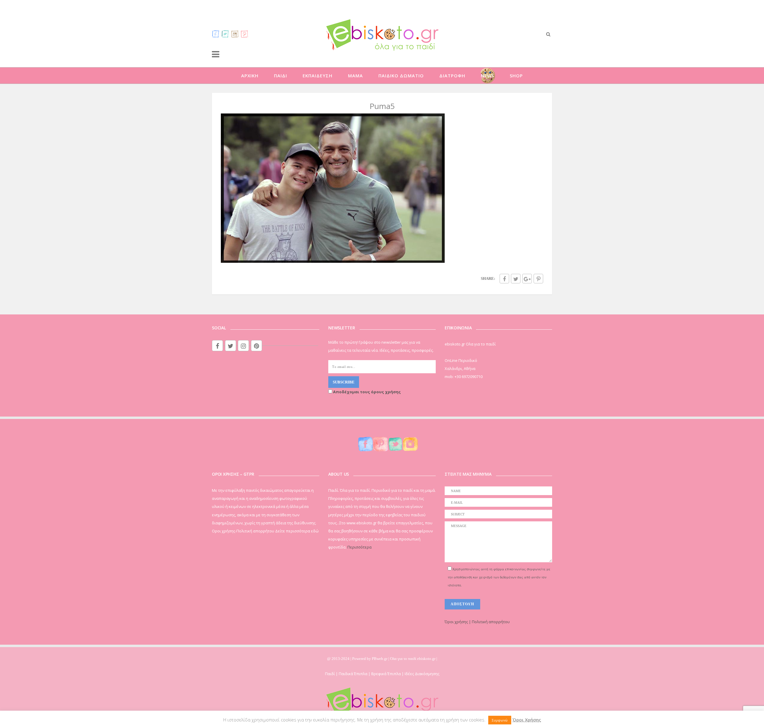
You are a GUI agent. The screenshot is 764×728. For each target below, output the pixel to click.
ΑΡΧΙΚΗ (249, 76)
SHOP (516, 76)
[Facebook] (216, 34)
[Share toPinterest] (538, 278)
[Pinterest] (244, 34)
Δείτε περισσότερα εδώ (297, 531)
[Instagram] (235, 34)
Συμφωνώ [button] (500, 720)
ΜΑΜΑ (355, 76)
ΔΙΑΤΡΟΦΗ (452, 76)
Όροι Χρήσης (526, 720)
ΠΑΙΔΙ (280, 76)
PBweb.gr (380, 658)
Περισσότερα (359, 547)
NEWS (487, 76)
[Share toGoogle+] (527, 278)
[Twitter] (225, 34)
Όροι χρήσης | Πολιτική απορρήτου (477, 621)
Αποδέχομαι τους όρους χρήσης (366, 391)
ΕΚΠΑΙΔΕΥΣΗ (317, 76)
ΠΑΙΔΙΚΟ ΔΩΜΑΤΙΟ (401, 76)
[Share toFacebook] (504, 278)
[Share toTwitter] (515, 278)
